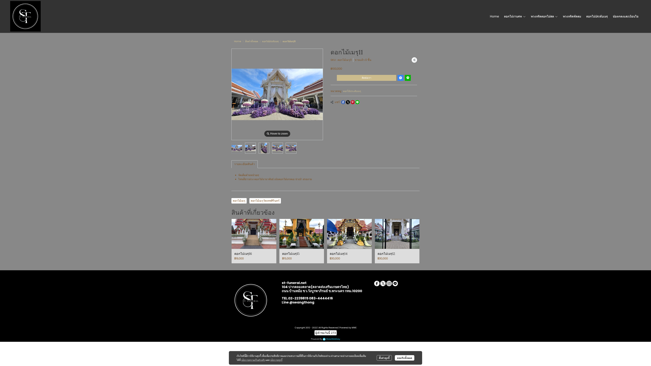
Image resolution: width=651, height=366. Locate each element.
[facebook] (377, 283)
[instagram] (389, 283)
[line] (395, 283)
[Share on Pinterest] (353, 102)
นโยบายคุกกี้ (276, 359)
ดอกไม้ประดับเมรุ (597, 16)
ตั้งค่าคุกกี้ (384, 357)
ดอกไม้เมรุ (239, 201)
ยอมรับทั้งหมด (404, 357)
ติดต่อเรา (366, 77)
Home (494, 16)
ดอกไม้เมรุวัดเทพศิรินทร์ (265, 201)
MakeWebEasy (333, 339)
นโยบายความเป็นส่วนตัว (253, 359)
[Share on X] (348, 102)
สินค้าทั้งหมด (251, 41)
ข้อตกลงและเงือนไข (625, 16)
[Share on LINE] (357, 102)
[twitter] (383, 283)
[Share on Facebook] (343, 102)
